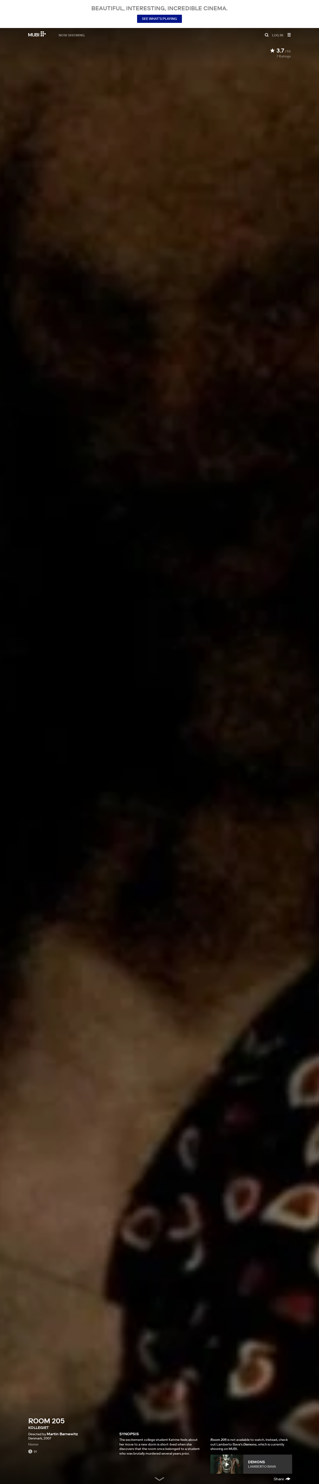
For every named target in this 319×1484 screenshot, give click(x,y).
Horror (33, 1444)
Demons (256, 1462)
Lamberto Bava (262, 1466)
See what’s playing (159, 19)
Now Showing (72, 35)
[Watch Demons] (226, 1464)
